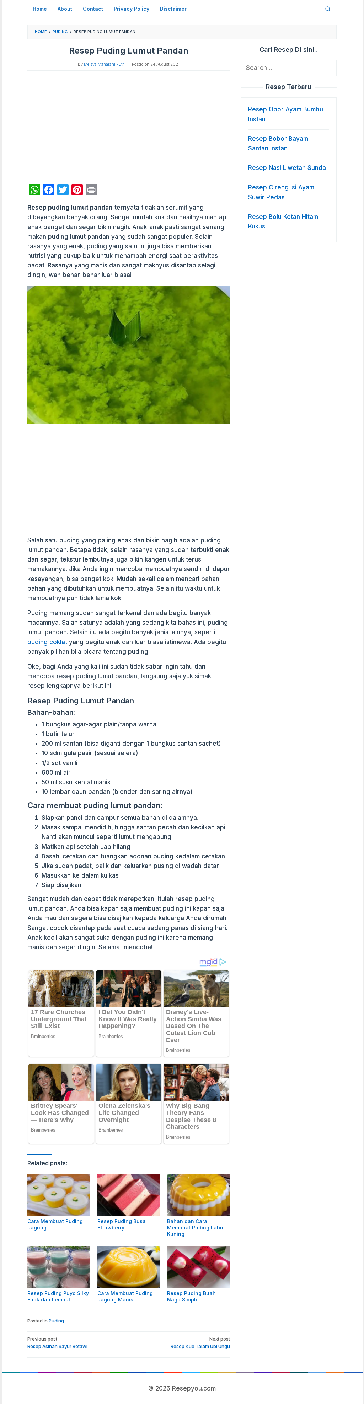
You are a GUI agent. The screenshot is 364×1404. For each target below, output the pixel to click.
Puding (56, 1320)
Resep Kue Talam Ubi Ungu (200, 1342)
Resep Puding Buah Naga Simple (191, 1296)
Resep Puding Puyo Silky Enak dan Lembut (58, 1296)
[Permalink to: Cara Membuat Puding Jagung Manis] (128, 1267)
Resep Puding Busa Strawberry (121, 1224)
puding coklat (47, 642)
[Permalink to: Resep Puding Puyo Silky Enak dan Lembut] (58, 1267)
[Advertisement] (128, 127)
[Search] (328, 9)
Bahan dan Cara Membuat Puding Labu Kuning (195, 1227)
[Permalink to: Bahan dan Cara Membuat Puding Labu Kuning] (198, 1195)
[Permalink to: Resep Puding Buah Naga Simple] (198, 1267)
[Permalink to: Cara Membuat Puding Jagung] (58, 1195)
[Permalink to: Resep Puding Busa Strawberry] (128, 1195)
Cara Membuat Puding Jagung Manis (125, 1296)
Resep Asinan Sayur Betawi (57, 1342)
